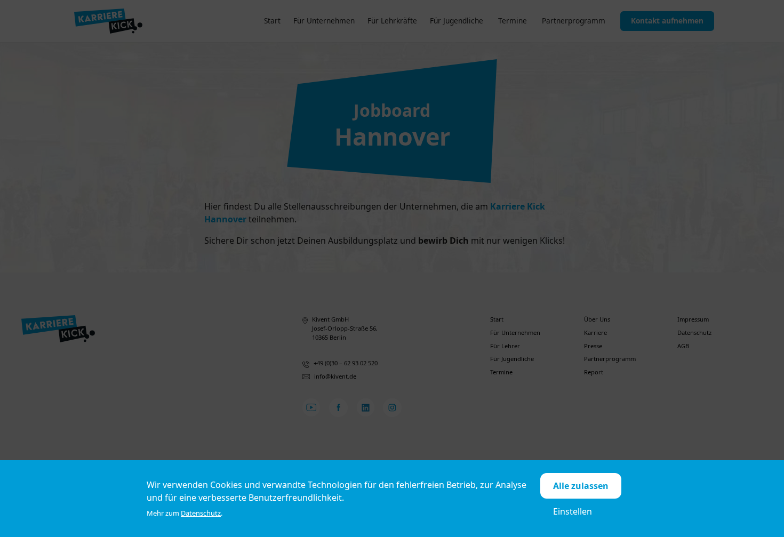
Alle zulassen (581, 486)
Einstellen (572, 511)
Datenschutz (201, 513)
